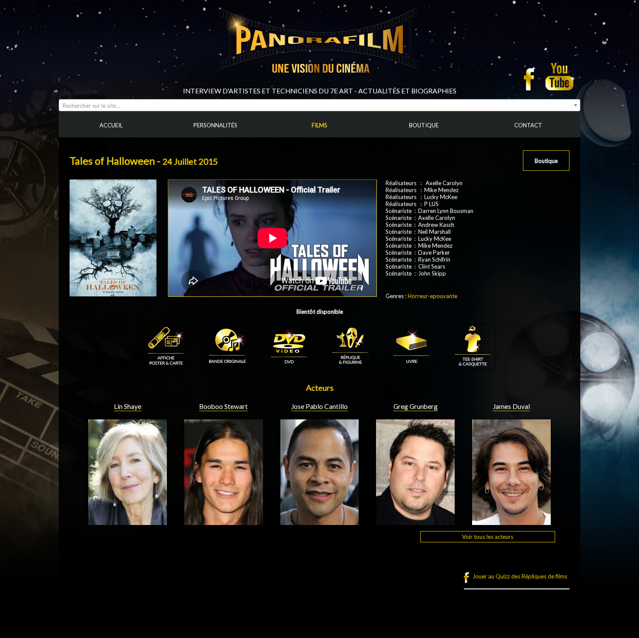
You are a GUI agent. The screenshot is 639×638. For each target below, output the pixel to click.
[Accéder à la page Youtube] (560, 76)
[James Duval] (511, 521)
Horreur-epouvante (432, 295)
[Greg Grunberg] (415, 521)
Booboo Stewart (223, 406)
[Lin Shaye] (127, 521)
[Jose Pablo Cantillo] (319, 521)
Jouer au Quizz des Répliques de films (520, 576)
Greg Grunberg (415, 406)
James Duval (511, 406)
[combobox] (319, 105)
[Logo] (319, 83)
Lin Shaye (127, 406)
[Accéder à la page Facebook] (531, 76)
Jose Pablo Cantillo (319, 406)
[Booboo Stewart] (223, 521)
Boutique (546, 160)
